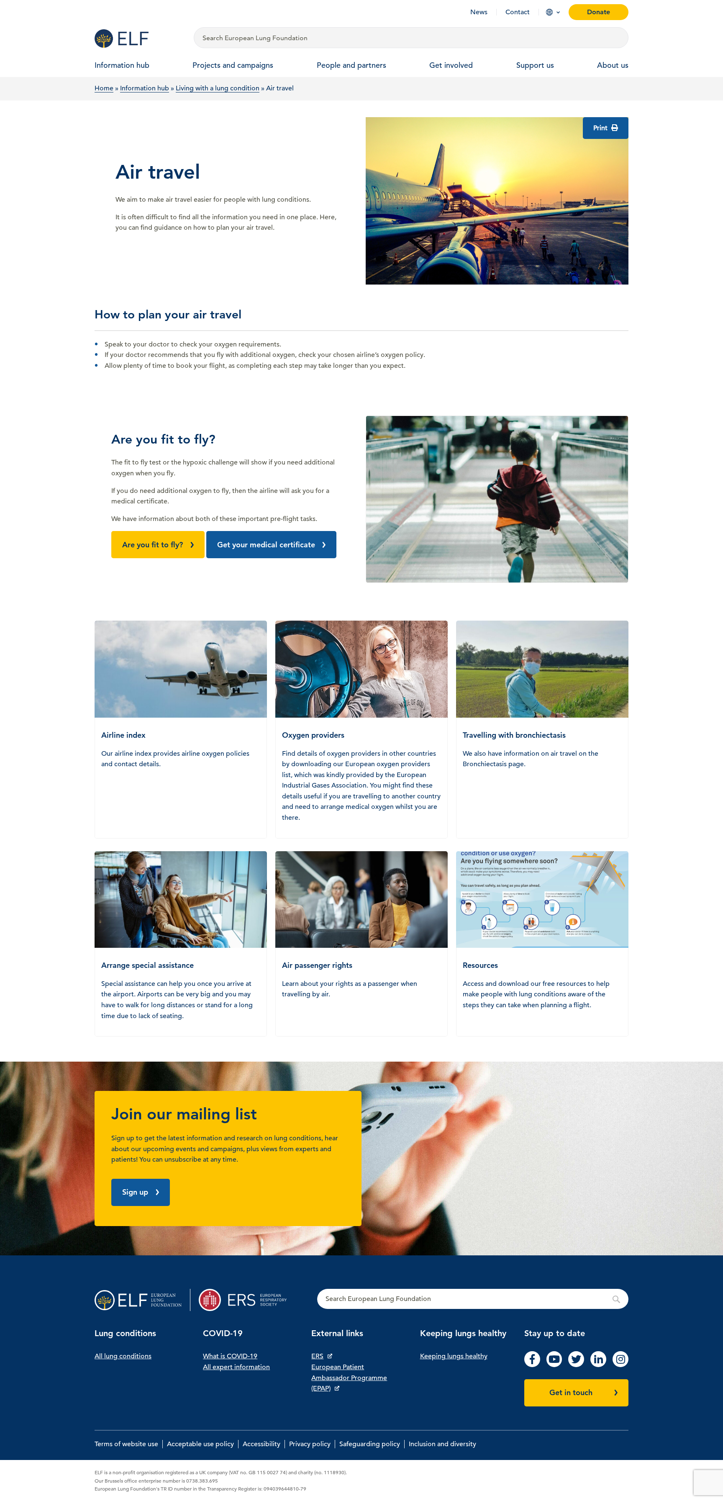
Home (104, 88)
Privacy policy (310, 1444)
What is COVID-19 (230, 1356)
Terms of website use (126, 1444)
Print (601, 128)
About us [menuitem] (612, 65)
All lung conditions (123, 1356)
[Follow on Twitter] (576, 1365)
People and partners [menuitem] (351, 65)
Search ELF (472, 1299)
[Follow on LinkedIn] (598, 1365)
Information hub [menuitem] (122, 65)
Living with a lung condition (217, 88)
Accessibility (261, 1444)
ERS (317, 1356)
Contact (517, 12)
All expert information (236, 1367)
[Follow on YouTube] (554, 1365)
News (478, 12)
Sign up (135, 1192)
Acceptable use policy (200, 1444)
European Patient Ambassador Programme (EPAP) (349, 1378)
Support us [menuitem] (535, 65)
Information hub (144, 88)
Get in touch (570, 1392)
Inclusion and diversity (442, 1444)
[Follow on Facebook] (532, 1365)
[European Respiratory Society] (247, 1300)
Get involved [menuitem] (451, 65)
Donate (598, 12)
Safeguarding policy (369, 1444)
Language (549, 12)
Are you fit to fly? (152, 544)
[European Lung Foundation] (139, 38)
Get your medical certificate (266, 544)
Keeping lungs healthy (453, 1356)
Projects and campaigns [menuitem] (232, 65)
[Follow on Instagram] (620, 1365)
